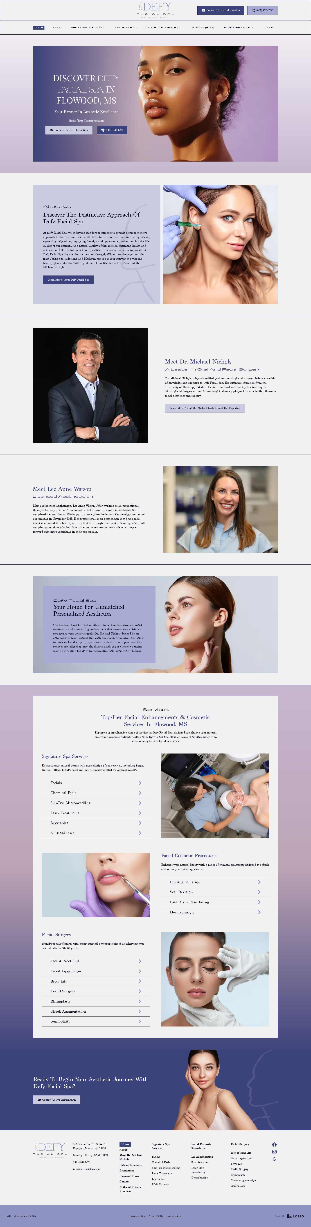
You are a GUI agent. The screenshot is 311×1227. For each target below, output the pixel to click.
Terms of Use (156, 1216)
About (56, 27)
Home (39, 27)
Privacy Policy (137, 1216)
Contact (270, 27)
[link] (155, 10)
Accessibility (174, 1216)
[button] (125, 27)
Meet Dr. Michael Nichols (87, 27)
